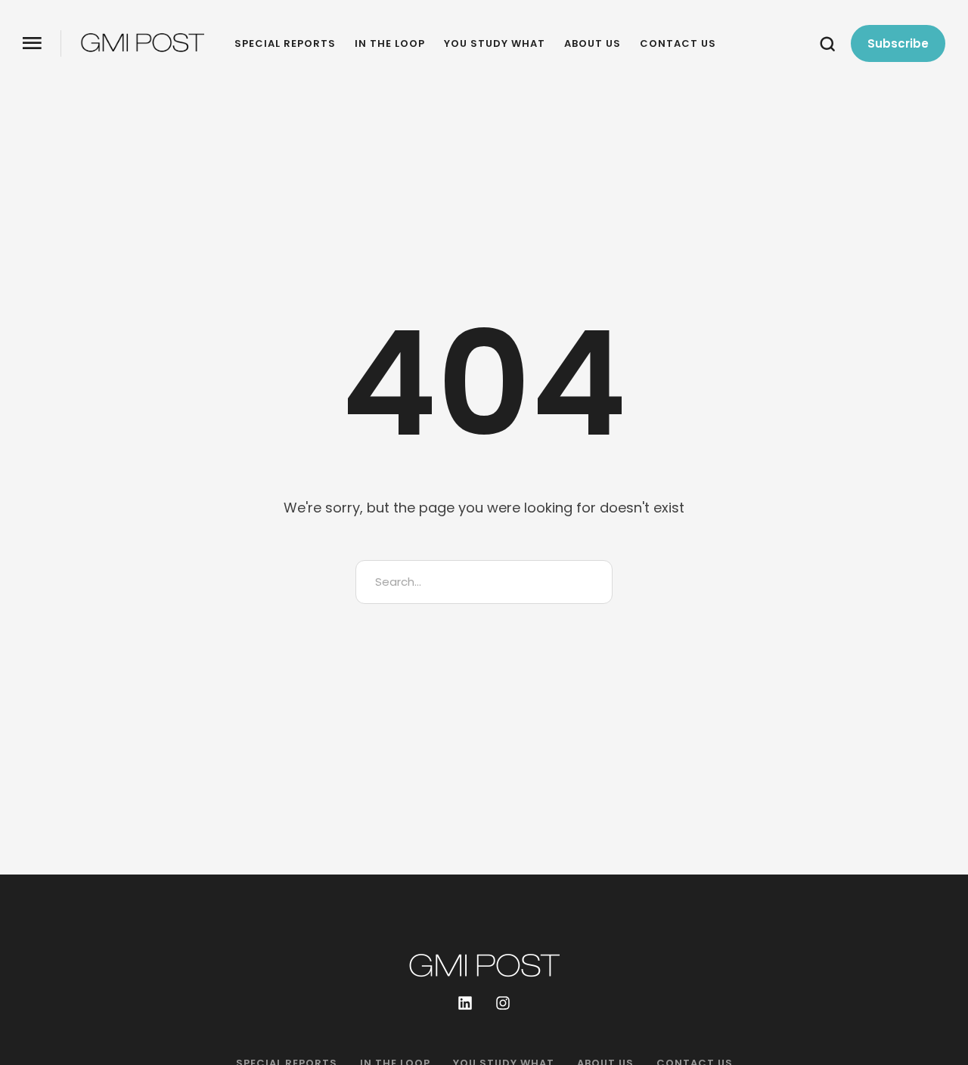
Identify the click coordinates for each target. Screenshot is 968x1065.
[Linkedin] (465, 1003)
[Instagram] (502, 1003)
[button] (32, 43)
